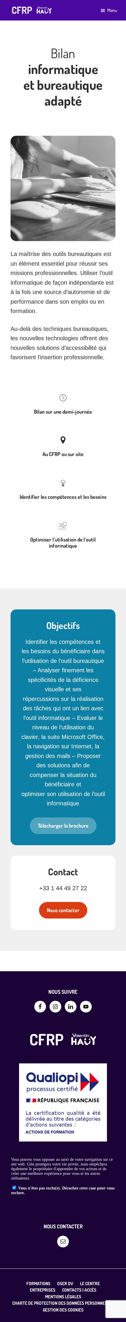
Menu (112, 10)
